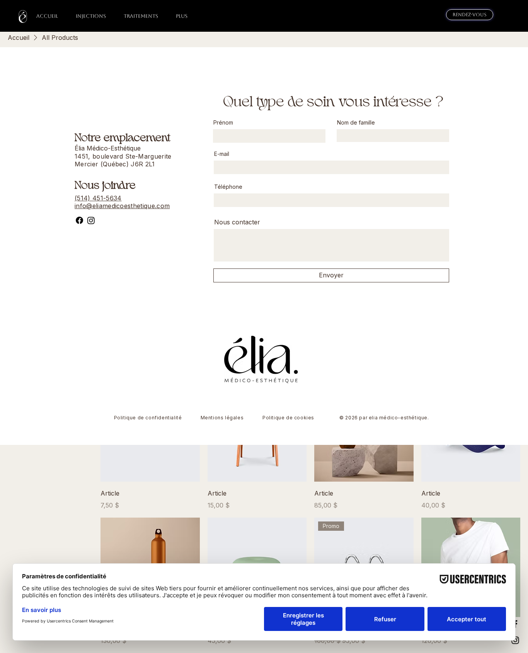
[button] (91, 16)
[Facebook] (79, 220)
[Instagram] (91, 220)
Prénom (223, 122)
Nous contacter (237, 222)
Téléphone (228, 187)
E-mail (221, 154)
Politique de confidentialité (148, 418)
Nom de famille (356, 122)
